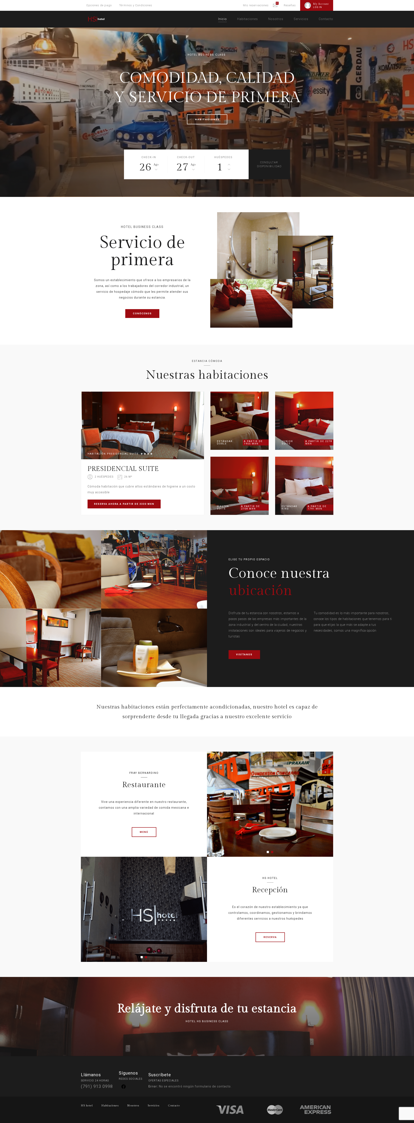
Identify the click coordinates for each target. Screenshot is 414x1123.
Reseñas (290, 5)
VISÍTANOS (244, 654)
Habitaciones (247, 19)
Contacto (326, 19)
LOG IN (317, 7)
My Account (321, 3)
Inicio (222, 19)
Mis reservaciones (256, 5)
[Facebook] (123, 1088)
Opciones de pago (99, 5)
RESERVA (270, 937)
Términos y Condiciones (135, 5)
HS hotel (87, 1105)
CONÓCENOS (142, 313)
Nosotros (275, 19)
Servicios (301, 19)
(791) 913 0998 (97, 1086)
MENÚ (144, 832)
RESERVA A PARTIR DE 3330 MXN (124, 504)
